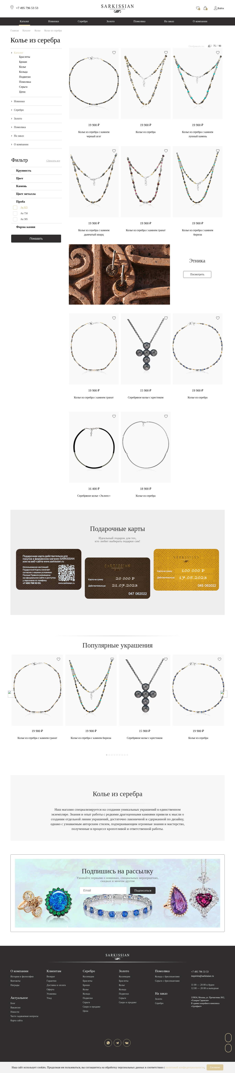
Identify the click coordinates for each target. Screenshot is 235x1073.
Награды (14, 985)
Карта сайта (16, 1020)
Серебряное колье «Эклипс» (93, 495)
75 (214, 46)
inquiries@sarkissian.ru (202, 976)
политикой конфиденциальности (184, 1067)
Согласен (215, 1067)
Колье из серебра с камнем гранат (145, 230)
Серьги (23, 86)
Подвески (25, 76)
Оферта (50, 989)
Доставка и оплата (56, 985)
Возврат (51, 976)
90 (220, 46)
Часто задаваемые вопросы (24, 1016)
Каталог (24, 21)
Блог (12, 1003)
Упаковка (51, 993)
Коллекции (88, 976)
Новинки (53, 21)
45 (209, 46)
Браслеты (24, 56)
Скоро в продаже (91, 1006)
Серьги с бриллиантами (167, 981)
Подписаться (142, 890)
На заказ (169, 21)
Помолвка (139, 21)
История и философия (21, 976)
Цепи (22, 91)
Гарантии (51, 981)
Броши (23, 61)
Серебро (83, 21)
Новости (14, 1012)
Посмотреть (197, 274)
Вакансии (15, 1007)
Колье (22, 66)
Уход (49, 998)
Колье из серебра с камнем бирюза (91, 737)
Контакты (15, 981)
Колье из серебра (146, 132)
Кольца (23, 71)
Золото (110, 21)
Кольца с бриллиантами (167, 976)
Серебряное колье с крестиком (145, 397)
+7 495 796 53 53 (200, 971)
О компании (200, 21)
